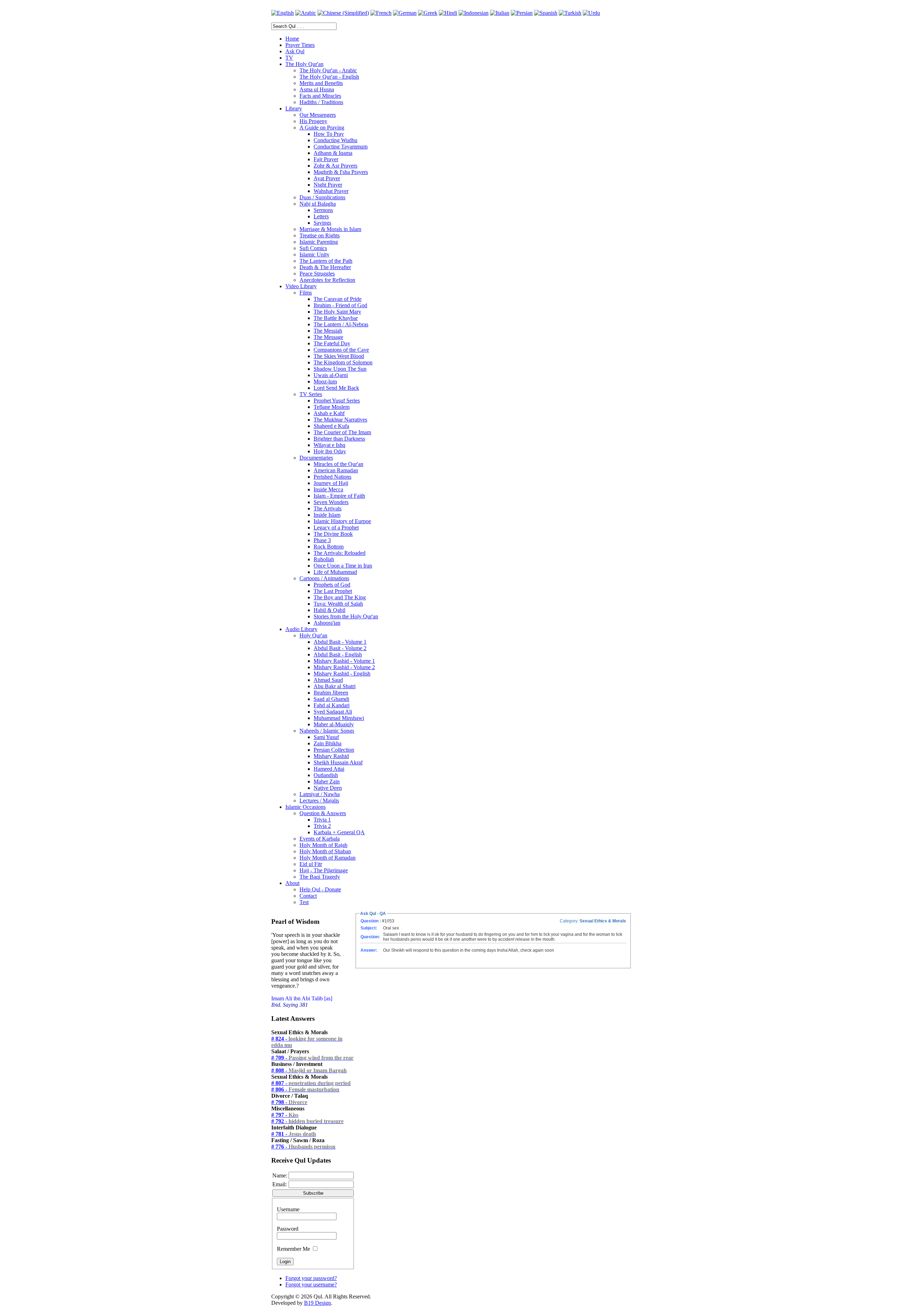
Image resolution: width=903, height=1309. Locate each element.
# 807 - (311, 1083)
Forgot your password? (311, 1278)
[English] (282, 13)
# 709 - (312, 1058)
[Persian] (522, 13)
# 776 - (303, 1147)
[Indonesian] (474, 13)
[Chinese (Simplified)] (343, 13)
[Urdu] (591, 13)
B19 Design (317, 1303)
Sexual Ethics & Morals (603, 921)
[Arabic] (305, 13)
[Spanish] (545, 13)
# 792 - (307, 1121)
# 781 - (293, 1134)
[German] (405, 13)
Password (287, 1229)
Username (288, 1209)
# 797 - (284, 1115)
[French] (381, 13)
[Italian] (499, 13)
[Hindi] (448, 13)
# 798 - (289, 1102)
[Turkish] (570, 13)
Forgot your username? (311, 1284)
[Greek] (427, 13)
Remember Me (293, 1249)
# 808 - (309, 1070)
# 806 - (305, 1089)
